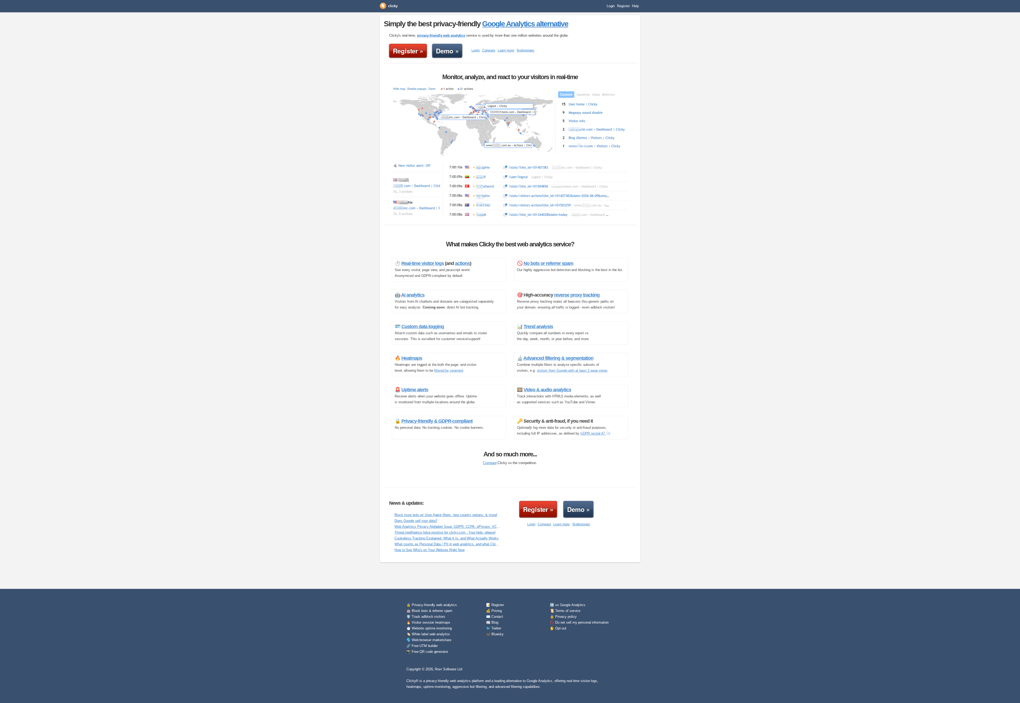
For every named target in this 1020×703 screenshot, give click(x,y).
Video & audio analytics (547, 389)
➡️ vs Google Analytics (567, 605)
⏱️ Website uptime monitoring (429, 628)
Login (611, 6)
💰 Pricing (494, 611)
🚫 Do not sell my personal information (579, 622)
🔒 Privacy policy (563, 617)
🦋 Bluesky (495, 634)
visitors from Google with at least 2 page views (572, 370)
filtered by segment (448, 370)
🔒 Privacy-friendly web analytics (431, 605)
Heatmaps (411, 358)
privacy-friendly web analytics (441, 35)
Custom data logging (422, 326)
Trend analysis (538, 326)
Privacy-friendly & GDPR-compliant (437, 421)
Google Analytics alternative (525, 24)
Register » (408, 50)
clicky (392, 6)
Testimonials (525, 50)
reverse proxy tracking (577, 295)
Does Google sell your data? (415, 521)
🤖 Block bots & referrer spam (429, 611)
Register (623, 6)
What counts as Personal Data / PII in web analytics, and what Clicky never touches (458, 544)
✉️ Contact (494, 617)
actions (462, 263)
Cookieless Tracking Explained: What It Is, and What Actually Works (446, 538)
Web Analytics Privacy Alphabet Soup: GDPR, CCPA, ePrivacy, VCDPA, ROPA (454, 527)
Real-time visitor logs (422, 263)
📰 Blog (492, 622)
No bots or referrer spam (548, 263)
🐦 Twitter (493, 628)
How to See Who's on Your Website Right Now (429, 550)
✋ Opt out (558, 628)
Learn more (506, 50)
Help (635, 6)
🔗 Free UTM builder (422, 646)
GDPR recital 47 (593, 433)
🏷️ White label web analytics (428, 634)
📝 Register (495, 605)
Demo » (447, 50)
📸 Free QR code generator (427, 652)
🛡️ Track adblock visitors (425, 617)
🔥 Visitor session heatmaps (428, 622)
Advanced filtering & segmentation (558, 358)
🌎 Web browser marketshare (428, 640)
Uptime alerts (414, 389)
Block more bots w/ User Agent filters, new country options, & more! (445, 515)
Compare (488, 50)
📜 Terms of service (565, 611)
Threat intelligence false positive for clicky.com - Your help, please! (445, 532)
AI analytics (412, 295)
